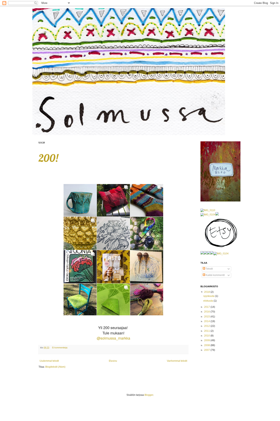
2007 (207, 350)
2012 (207, 326)
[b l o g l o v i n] (202, 253)
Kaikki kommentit (215, 275)
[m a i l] (207, 214)
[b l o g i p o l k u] (208, 253)
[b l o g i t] (205, 253)
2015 (207, 316)
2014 (207, 321)
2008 (207, 345)
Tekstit (209, 268)
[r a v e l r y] (207, 210)
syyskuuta (209, 296)
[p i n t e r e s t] (217, 214)
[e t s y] (220, 249)
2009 (207, 340)
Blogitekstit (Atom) (55, 366)
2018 (207, 292)
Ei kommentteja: (60, 347)
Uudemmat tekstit (49, 360)
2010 (207, 335)
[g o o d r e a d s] (212, 253)
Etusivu (113, 360)
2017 (207, 306)
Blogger (149, 395)
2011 (207, 330)
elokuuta (208, 300)
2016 (207, 311)
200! (48, 158)
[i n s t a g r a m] (221, 253)
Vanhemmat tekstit (177, 360)
